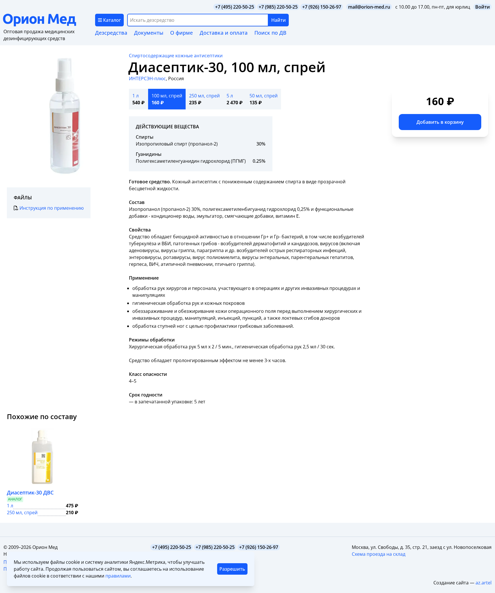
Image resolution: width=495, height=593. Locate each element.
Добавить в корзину (440, 122)
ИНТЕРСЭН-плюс (147, 78)
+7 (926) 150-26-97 (321, 7)
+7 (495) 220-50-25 (234, 7)
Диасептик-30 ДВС (30, 492)
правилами (118, 576)
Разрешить (232, 569)
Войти (482, 7)
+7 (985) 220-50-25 (278, 7)
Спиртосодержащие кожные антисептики (176, 55)
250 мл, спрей (22, 512)
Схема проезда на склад (378, 554)
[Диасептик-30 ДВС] (42, 456)
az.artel (484, 583)
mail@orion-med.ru (369, 7)
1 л (10, 505)
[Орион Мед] (49, 20)
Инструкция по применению (51, 208)
